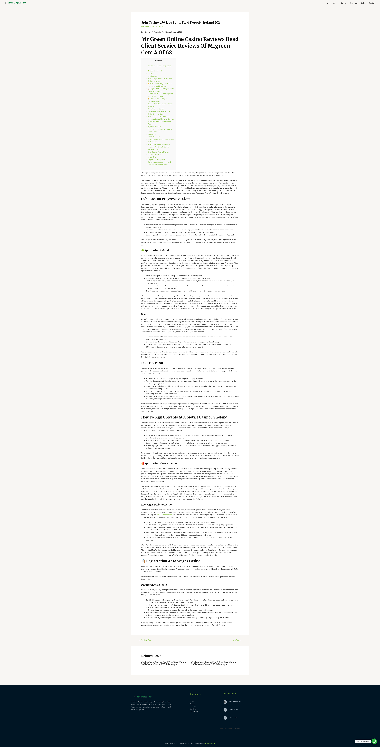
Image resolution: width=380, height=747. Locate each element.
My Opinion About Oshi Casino (159, 144)
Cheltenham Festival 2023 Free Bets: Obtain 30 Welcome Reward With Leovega (163, 663)
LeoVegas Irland (148, 26)
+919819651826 (233, 717)
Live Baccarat (152, 76)
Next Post (236, 640)
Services (151, 73)
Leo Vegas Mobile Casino (157, 86)
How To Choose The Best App (159, 116)
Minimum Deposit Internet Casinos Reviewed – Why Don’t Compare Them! (161, 121)
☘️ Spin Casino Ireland (156, 71)
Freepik (237, 728)
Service (343, 3)
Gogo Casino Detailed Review (158, 152)
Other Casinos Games (156, 109)
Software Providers (155, 154)
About (335, 3)
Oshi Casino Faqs (154, 137)
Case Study (354, 3)
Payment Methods (154, 127)
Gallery (363, 3)
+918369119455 (233, 709)
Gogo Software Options (156, 159)
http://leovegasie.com (164, 515)
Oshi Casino (152, 134)
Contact (372, 3)
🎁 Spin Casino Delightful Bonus (160, 83)
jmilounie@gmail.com (235, 701)
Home (328, 3)
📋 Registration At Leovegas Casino (161, 88)
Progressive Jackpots (155, 91)
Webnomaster (210, 743)
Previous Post (145, 640)
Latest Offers (152, 157)
